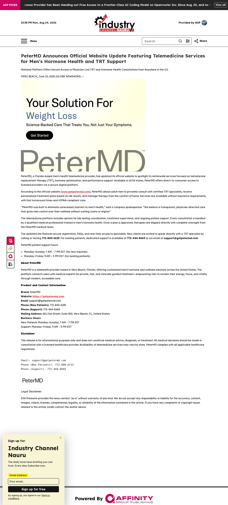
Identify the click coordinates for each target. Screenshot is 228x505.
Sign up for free (33, 489)
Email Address (18, 475)
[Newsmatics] (10, 264)
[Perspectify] (10, 248)
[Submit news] (10, 241)
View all (220, 4)
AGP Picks (10, 5)
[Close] (60, 437)
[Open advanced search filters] (187, 41)
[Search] (180, 41)
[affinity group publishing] (10, 256)
